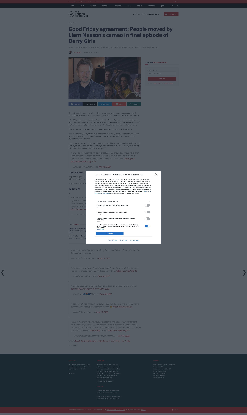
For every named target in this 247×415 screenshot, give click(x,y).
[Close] (157, 175)
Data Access (123, 240)
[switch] (147, 205)
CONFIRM (109, 233)
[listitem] (123, 201)
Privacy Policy (134, 240)
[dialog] (123, 207)
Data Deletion (112, 240)
